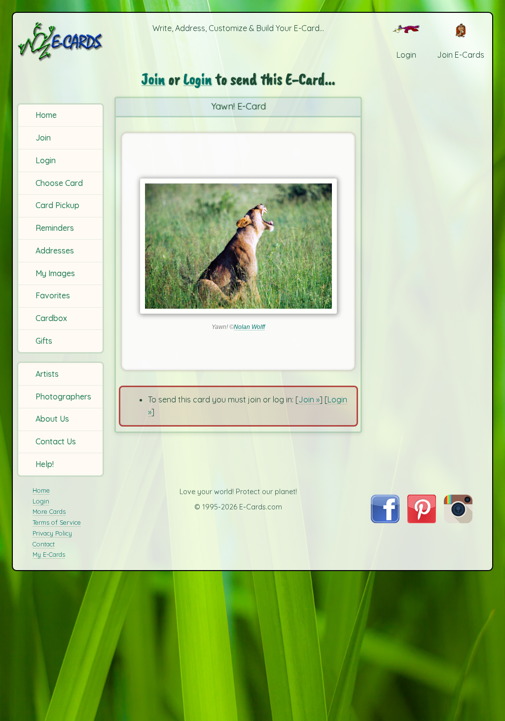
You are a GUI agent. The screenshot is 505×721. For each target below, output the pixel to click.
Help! (45, 464)
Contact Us (56, 441)
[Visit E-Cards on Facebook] (385, 520)
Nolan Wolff (249, 327)
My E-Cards (49, 554)
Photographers (63, 396)
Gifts (44, 341)
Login (46, 160)
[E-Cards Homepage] (61, 41)
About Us (52, 419)
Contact (44, 544)
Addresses (55, 250)
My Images (55, 273)
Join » (309, 399)
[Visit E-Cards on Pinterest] (421, 520)
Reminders (55, 228)
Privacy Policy (52, 533)
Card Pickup (57, 205)
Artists (47, 374)
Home (46, 115)
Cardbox (51, 318)
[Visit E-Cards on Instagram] (458, 520)
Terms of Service (57, 522)
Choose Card (59, 183)
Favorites (53, 295)
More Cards (49, 511)
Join (43, 138)
